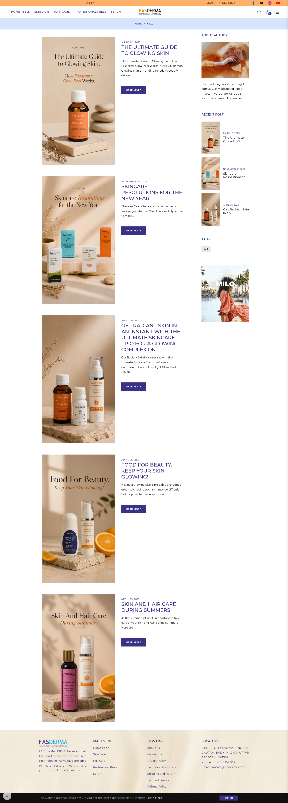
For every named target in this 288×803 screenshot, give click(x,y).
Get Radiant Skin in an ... (236, 211)
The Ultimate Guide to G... (233, 139)
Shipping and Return (161, 773)
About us (153, 748)
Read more (133, 90)
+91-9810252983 (223, 762)
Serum (97, 773)
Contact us (154, 754)
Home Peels (101, 748)
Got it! (228, 798)
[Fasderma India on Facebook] (253, 2)
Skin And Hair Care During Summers (148, 607)
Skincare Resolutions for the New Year (151, 192)
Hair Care (99, 760)
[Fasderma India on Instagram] (269, 2)
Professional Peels (105, 767)
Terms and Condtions (161, 767)
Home (138, 23)
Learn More (154, 798)
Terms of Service (158, 780)
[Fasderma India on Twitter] (261, 2)
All (206, 249)
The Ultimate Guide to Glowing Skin (149, 50)
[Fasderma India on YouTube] (278, 2)
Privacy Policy (156, 760)
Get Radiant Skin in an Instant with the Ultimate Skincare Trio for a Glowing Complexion (150, 337)
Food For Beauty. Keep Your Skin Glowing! (146, 471)
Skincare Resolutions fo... (235, 175)
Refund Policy (156, 786)
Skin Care (99, 754)
